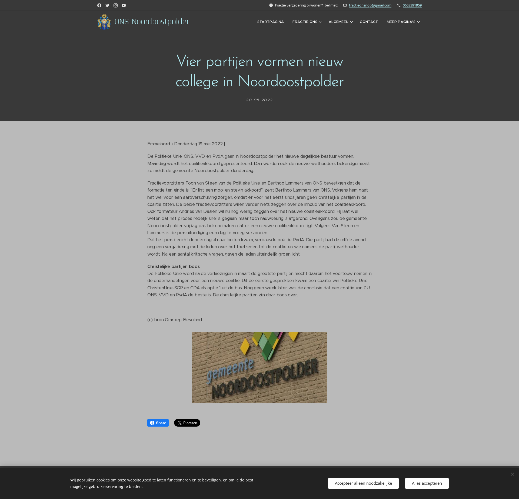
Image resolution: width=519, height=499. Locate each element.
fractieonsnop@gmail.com (370, 5)
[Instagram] (115, 5)
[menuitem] (272, 22)
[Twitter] (107, 5)
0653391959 (412, 5)
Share (161, 423)
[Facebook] (99, 5)
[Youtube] (123, 5)
